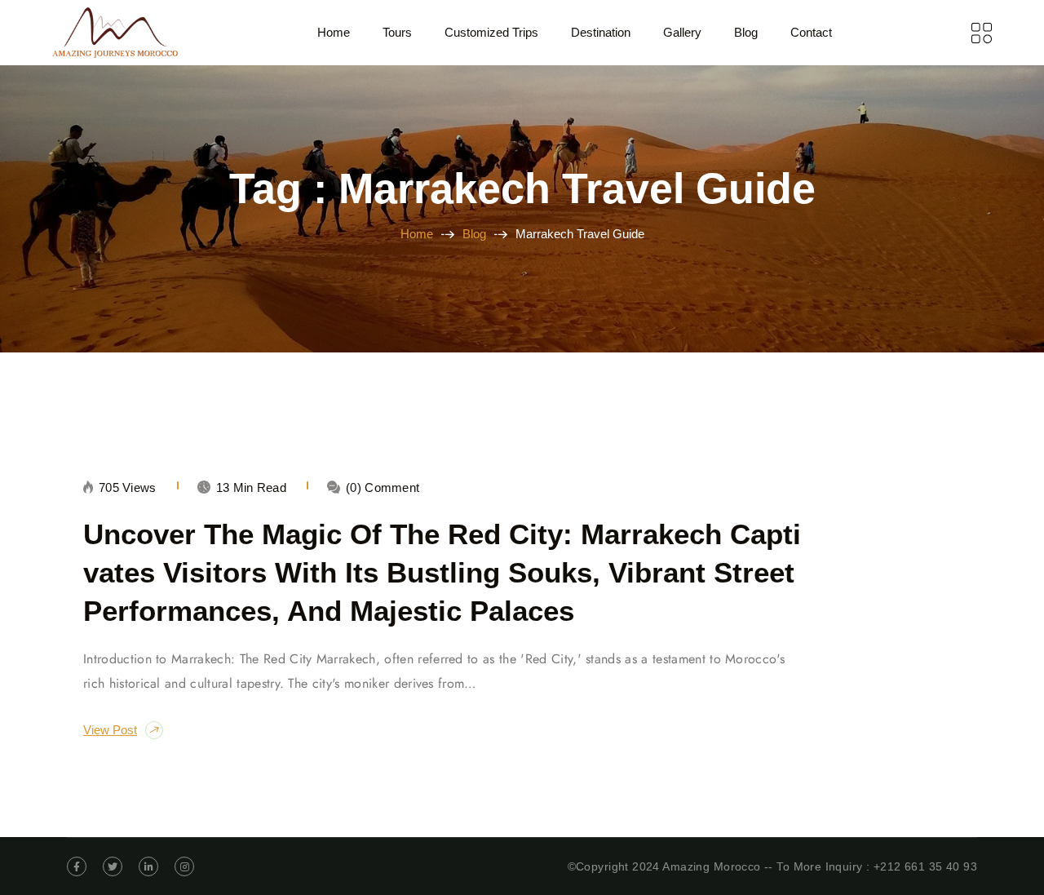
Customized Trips (491, 32)
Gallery (682, 32)
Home (333, 32)
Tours (397, 32)
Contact (811, 32)
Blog (746, 32)
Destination (600, 32)
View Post (110, 730)
